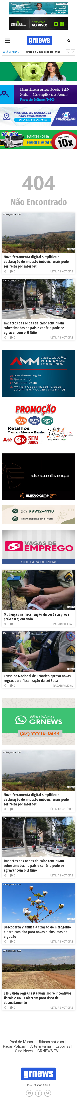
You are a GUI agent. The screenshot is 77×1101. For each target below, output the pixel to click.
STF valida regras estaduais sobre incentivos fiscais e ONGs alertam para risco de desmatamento (37, 998)
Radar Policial (63, 624)
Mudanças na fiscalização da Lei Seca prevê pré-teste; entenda (36, 616)
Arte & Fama (40, 1046)
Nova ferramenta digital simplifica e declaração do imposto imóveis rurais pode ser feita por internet (36, 261)
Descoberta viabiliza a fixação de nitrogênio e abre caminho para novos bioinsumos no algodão (37, 932)
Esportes (63, 1046)
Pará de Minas (21, 1042)
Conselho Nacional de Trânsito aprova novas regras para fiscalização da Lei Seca (37, 678)
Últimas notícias (61, 271)
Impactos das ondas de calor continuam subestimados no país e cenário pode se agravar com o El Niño (34, 327)
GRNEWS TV (47, 1051)
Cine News (24, 1051)
